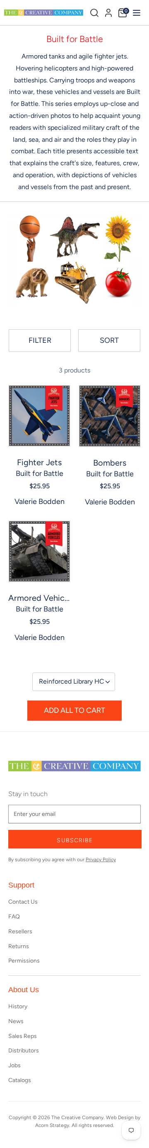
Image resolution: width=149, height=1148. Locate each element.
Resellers (20, 931)
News (16, 1021)
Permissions (24, 960)
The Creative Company (77, 1117)
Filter (40, 340)
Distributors (23, 1050)
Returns (18, 946)
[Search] (94, 13)
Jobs (14, 1065)
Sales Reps (22, 1036)
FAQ (14, 916)
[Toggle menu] (135, 12)
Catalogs (19, 1080)
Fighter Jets (39, 462)
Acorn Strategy (52, 1125)
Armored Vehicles (39, 598)
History (17, 1006)
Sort (109, 340)
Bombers (109, 463)
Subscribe (75, 840)
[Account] (108, 11)
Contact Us (23, 901)
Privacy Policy (101, 859)
